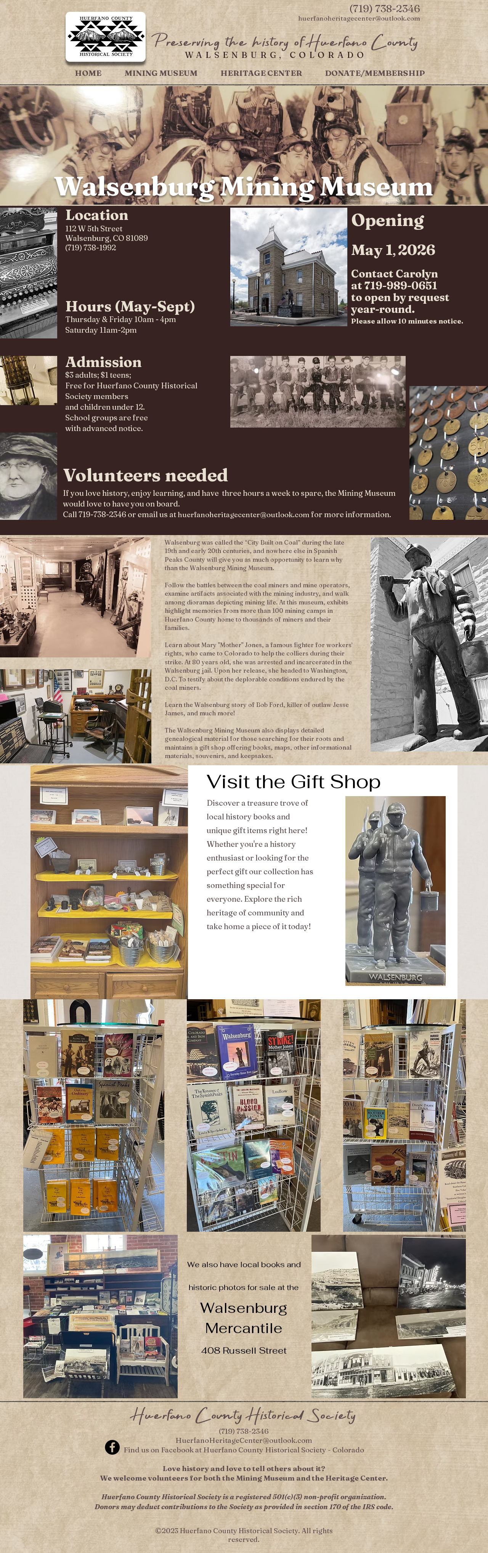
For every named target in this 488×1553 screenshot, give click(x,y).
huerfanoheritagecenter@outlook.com (244, 514)
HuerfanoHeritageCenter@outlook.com (243, 1440)
